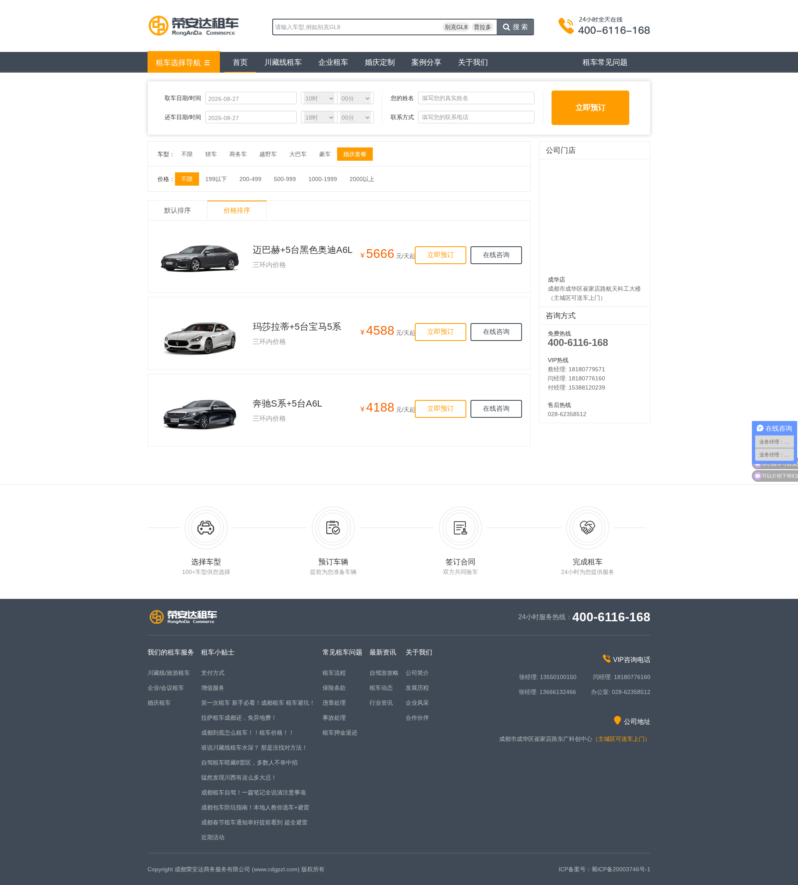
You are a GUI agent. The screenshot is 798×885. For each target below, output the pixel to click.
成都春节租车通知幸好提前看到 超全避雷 (254, 822)
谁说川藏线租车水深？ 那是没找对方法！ (254, 747)
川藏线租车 (283, 62)
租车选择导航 (178, 63)
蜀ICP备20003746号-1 (620, 869)
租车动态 (381, 687)
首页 (240, 62)
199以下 (216, 179)
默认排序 (177, 210)
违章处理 (334, 702)
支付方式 (212, 672)
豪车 (325, 154)
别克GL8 (456, 27)
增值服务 (212, 687)
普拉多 (482, 27)
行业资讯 (381, 702)
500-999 (285, 179)
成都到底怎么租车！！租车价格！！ (247, 732)
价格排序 (237, 210)
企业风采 (417, 702)
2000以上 (362, 179)
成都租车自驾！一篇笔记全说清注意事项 (253, 792)
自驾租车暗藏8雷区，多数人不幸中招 (249, 762)
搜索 (521, 26)
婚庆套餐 (355, 154)
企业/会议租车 (166, 687)
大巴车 (298, 154)
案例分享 (426, 62)
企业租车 (333, 62)
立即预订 (591, 107)
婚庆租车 (159, 702)
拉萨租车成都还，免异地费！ (239, 717)
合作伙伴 (417, 717)
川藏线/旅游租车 (169, 672)
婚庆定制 (380, 62)
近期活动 (212, 837)
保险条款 (334, 687)
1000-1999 (322, 179)
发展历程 (417, 687)
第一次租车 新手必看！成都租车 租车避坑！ (258, 702)
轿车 (211, 154)
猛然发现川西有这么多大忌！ (239, 777)
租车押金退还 (340, 732)
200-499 (250, 179)
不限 (187, 154)
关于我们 (473, 62)
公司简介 (417, 672)
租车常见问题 (605, 62)
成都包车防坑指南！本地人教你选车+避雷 (255, 807)
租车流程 (334, 672)
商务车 (238, 154)
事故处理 (334, 717)
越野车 (268, 154)
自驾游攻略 (384, 672)
